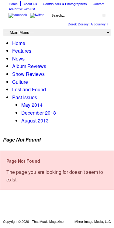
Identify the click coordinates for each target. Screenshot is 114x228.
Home (13, 3)
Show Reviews (28, 73)
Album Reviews (29, 66)
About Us (30, 3)
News (18, 58)
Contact (98, 3)
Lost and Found (29, 89)
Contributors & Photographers (65, 3)
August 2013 (35, 120)
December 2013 (38, 112)
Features (21, 50)
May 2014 (32, 104)
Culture (20, 81)
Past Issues (24, 97)
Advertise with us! (22, 8)
